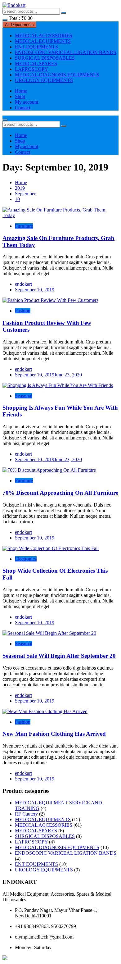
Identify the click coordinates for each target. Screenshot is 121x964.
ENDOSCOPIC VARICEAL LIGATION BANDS (65, 52)
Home (21, 90)
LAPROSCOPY (31, 69)
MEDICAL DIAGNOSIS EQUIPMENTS (57, 74)
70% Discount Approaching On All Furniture (60, 492)
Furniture (24, 226)
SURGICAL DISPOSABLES (45, 58)
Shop (20, 96)
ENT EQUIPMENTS (36, 46)
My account (26, 102)
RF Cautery (26, 813)
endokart (23, 284)
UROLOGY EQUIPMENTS (44, 80)
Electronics (26, 559)
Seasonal (23, 395)
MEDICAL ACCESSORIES (43, 35)
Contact (22, 107)
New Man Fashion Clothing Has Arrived (54, 733)
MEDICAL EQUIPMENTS (43, 41)
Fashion (22, 310)
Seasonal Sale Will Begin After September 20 (59, 656)
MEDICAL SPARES (36, 63)
